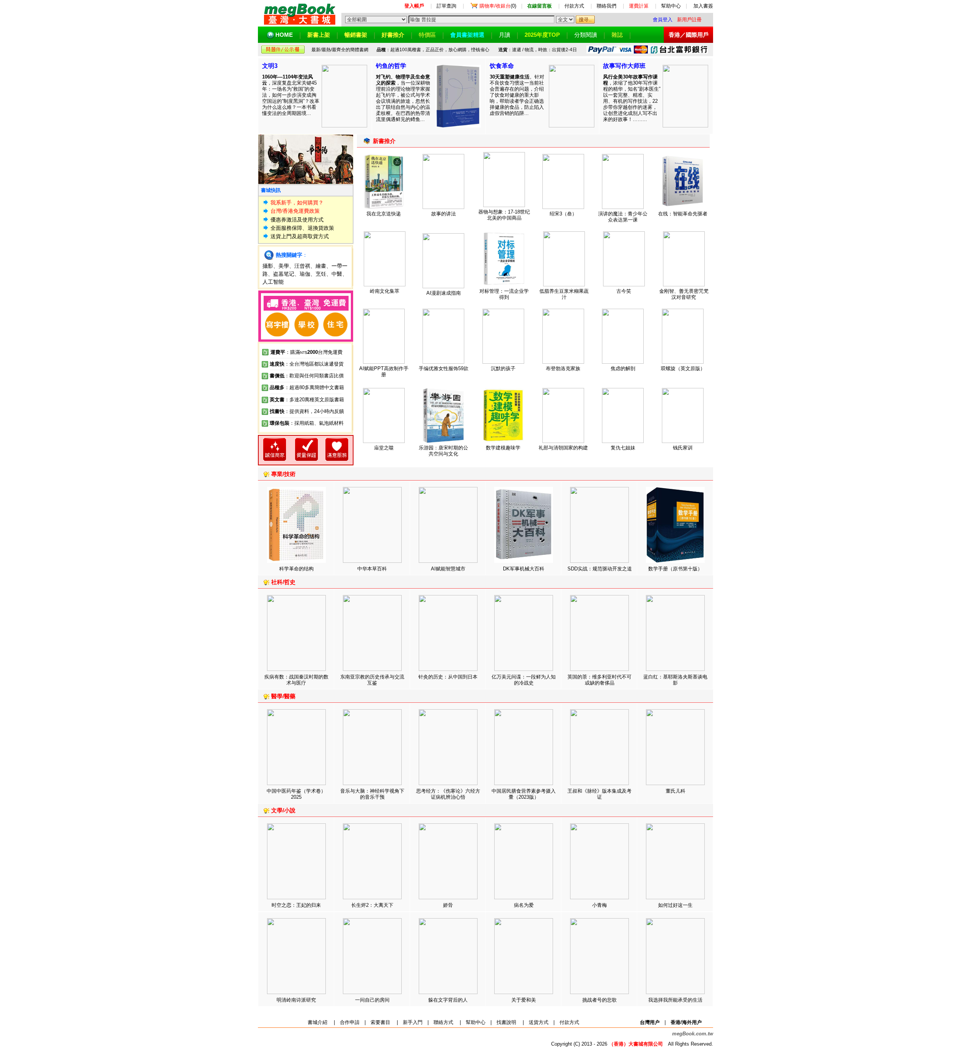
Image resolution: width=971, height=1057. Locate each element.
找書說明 (506, 1022)
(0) (497, 6)
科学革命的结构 (296, 569)
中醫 (337, 274)
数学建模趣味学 (503, 448)
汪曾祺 (302, 266)
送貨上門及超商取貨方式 (299, 236)
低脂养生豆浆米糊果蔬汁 (564, 294)
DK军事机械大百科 (523, 569)
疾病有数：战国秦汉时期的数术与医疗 (296, 680)
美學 (283, 266)
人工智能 (273, 282)
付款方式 (574, 6)
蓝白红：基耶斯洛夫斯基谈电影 (675, 680)
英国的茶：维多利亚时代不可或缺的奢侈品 (599, 680)
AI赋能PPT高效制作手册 (384, 371)
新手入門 (413, 1022)
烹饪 (321, 274)
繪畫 (321, 266)
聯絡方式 (443, 1022)
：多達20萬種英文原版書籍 (307, 399)
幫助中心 (671, 6)
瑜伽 (305, 274)
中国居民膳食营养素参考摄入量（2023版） (524, 794)
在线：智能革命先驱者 (682, 214)
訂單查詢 (446, 6)
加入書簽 (703, 6)
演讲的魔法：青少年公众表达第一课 (622, 217)
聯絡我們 (606, 6)
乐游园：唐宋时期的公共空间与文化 (443, 451)
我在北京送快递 (383, 214)
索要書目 (380, 1022)
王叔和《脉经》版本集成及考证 (599, 794)
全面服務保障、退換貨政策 (302, 228)
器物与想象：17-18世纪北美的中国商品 (504, 215)
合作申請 (350, 1022)
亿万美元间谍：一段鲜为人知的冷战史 (524, 680)
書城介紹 (317, 1022)
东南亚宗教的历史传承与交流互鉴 (372, 680)
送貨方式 (538, 1022)
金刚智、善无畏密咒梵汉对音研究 (684, 294)
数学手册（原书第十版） (675, 569)
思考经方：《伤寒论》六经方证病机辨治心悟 (448, 794)
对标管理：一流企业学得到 (504, 294)
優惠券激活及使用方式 (297, 220)
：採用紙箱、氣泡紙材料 (316, 423)
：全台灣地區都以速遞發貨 (307, 364)
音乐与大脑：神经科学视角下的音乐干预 (372, 794)
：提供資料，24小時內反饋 (314, 411)
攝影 (267, 266)
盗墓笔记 (283, 274)
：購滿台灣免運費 (306, 352)
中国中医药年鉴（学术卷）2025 (296, 794)
